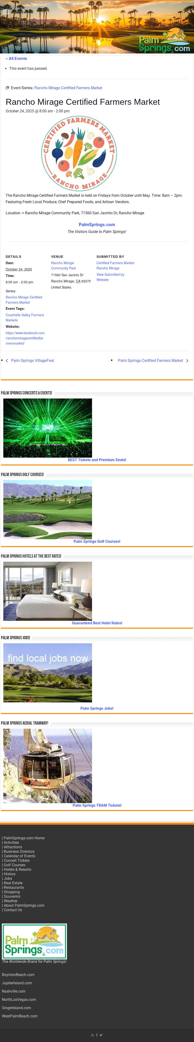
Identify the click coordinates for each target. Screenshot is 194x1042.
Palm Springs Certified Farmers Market (151, 360)
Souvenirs (12, 896)
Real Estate (13, 883)
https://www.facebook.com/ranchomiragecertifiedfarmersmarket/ (25, 338)
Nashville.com (14, 991)
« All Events (16, 58)
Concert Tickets (17, 860)
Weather (11, 901)
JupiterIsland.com (17, 983)
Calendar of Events (19, 856)
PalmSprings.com (97, 224)
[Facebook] (96, 1035)
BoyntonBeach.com (18, 974)
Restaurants (14, 887)
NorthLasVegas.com (19, 999)
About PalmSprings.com (24, 905)
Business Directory (19, 851)
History (10, 874)
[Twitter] (101, 1035)
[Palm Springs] (97, 27)
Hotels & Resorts (17, 869)
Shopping (12, 892)
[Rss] (92, 1035)
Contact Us (13, 910)
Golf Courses (14, 865)
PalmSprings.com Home (24, 838)
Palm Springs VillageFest (32, 360)
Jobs (8, 878)
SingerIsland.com (16, 1008)
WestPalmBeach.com (20, 1016)
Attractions (13, 847)
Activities (11, 842)
